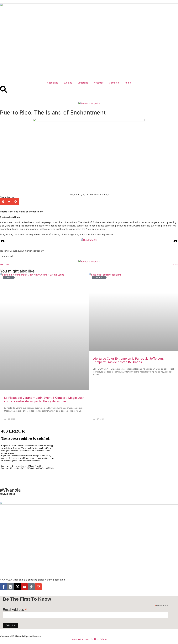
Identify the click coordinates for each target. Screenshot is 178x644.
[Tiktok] (31, 586)
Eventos (68, 82)
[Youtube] (24, 586)
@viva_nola (7, 493)
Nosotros (98, 82)
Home (127, 82)
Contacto (114, 82)
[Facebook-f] (3, 586)
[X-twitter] (17, 586)
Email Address (15, 609)
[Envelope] (38, 586)
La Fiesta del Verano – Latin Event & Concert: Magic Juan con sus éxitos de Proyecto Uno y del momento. (44, 399)
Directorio (83, 82)
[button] (3, 201)
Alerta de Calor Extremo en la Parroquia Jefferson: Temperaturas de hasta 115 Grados (128, 360)
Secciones (52, 82)
